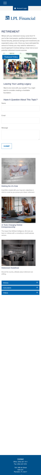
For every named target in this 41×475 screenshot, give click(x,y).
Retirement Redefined (10, 268)
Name (3, 103)
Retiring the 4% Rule (9, 186)
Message (4, 128)
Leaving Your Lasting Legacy (17, 84)
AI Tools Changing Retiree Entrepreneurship (11, 226)
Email (3, 115)
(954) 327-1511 (23, 462)
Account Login (22, 8)
